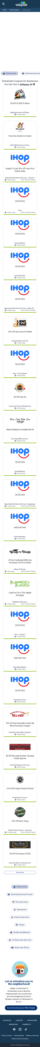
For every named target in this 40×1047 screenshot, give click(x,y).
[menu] (3, 3)
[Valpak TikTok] (26, 1029)
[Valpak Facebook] (14, 1029)
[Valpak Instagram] (20, 1029)
